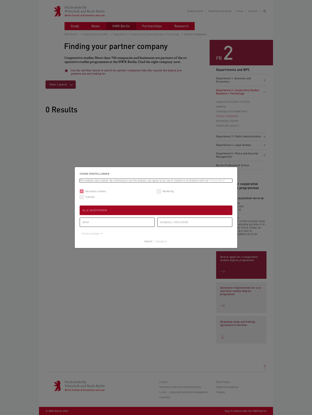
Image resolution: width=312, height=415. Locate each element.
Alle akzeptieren (94, 210)
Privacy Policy (216, 180)
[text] (156, 180)
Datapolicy (161, 241)
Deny (85, 222)
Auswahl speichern (174, 222)
